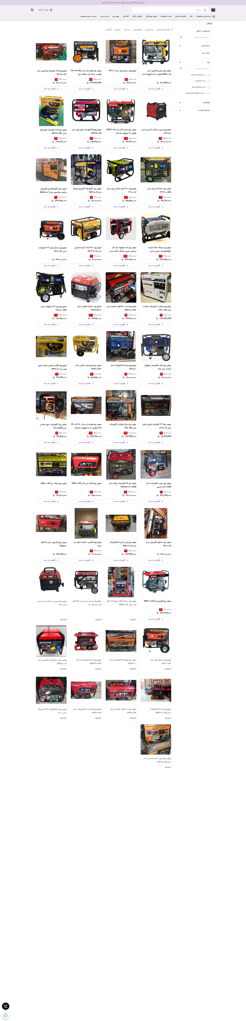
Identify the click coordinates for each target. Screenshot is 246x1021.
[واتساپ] (5, 1015)
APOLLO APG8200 (198, 75)
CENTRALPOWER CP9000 (196, 93)
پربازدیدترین (149, 29)
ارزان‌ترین (117, 29)
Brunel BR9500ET (199, 87)
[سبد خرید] (32, 9)
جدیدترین (127, 29)
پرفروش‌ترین (137, 29)
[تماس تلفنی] (5, 1006)
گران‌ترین (108, 29)
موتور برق (206, 52)
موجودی (206, 102)
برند (208, 62)
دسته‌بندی (206, 45)
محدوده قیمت (204, 110)
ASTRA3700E (200, 81)
